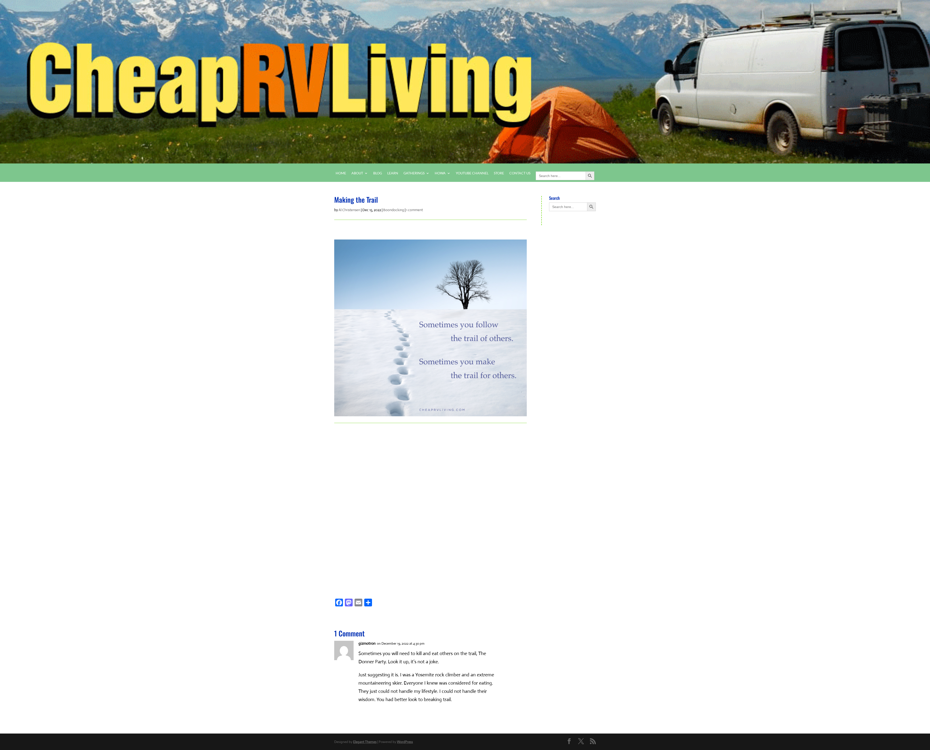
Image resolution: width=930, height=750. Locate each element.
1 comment (414, 210)
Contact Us (519, 173)
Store (499, 173)
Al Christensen (349, 210)
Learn (392, 173)
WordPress (405, 742)
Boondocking (393, 210)
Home (341, 173)
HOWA (440, 173)
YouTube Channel (472, 173)
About (357, 173)
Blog (377, 173)
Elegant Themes (365, 742)
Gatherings (414, 173)
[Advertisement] (362, 502)
